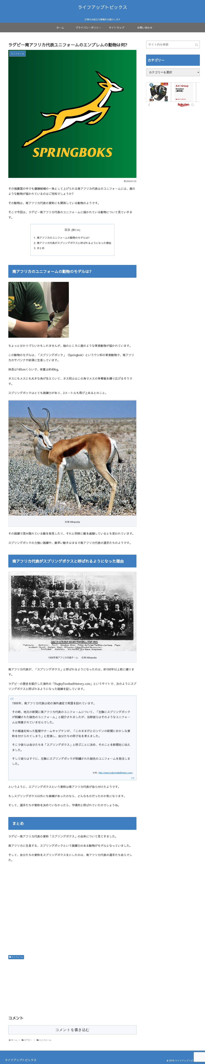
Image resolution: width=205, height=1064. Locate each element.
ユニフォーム (17, 957)
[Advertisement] (72, 909)
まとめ (41, 248)
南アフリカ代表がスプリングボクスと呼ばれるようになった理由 (74, 243)
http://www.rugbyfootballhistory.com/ (116, 772)
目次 (67, 230)
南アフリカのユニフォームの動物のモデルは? (63, 237)
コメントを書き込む (72, 1030)
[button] (197, 45)
